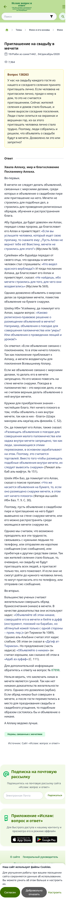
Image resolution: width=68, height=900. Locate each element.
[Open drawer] (64, 6)
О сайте (15, 857)
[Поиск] (63, 16)
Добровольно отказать (34, 892)
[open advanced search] (51, 16)
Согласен (10, 892)
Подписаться (55, 795)
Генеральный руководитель (40, 857)
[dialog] (32, 881)
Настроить (54, 892)
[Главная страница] (7, 29)
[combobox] (26, 16)
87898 (55, 670)
